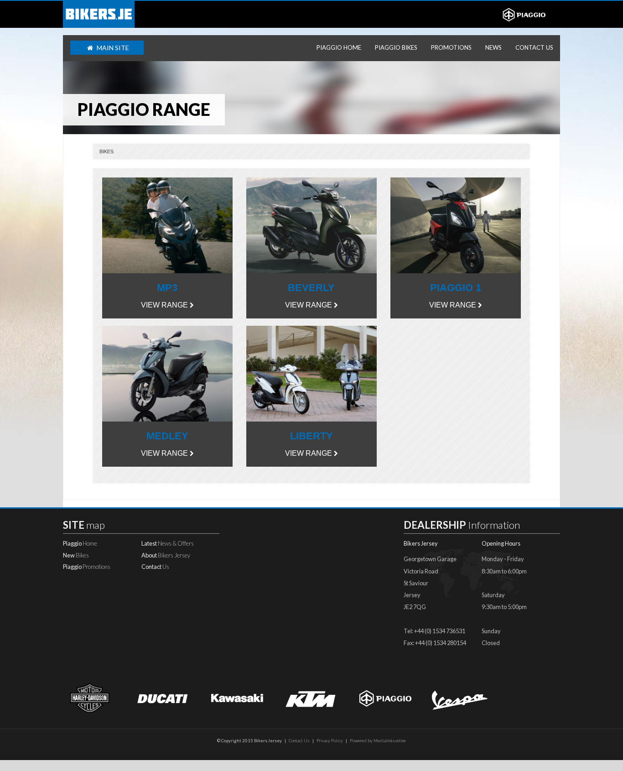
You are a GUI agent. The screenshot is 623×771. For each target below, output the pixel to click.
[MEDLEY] (167, 373)
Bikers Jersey (165, 555)
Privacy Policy (330, 740)
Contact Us (534, 47)
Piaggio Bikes (396, 47)
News (493, 47)
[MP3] (167, 225)
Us (155, 566)
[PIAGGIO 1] (455, 225)
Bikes (106, 151)
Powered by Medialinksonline (378, 740)
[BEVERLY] (311, 225)
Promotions (451, 47)
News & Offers (167, 543)
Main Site (112, 48)
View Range (164, 305)
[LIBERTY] (311, 373)
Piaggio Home (339, 47)
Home (80, 543)
